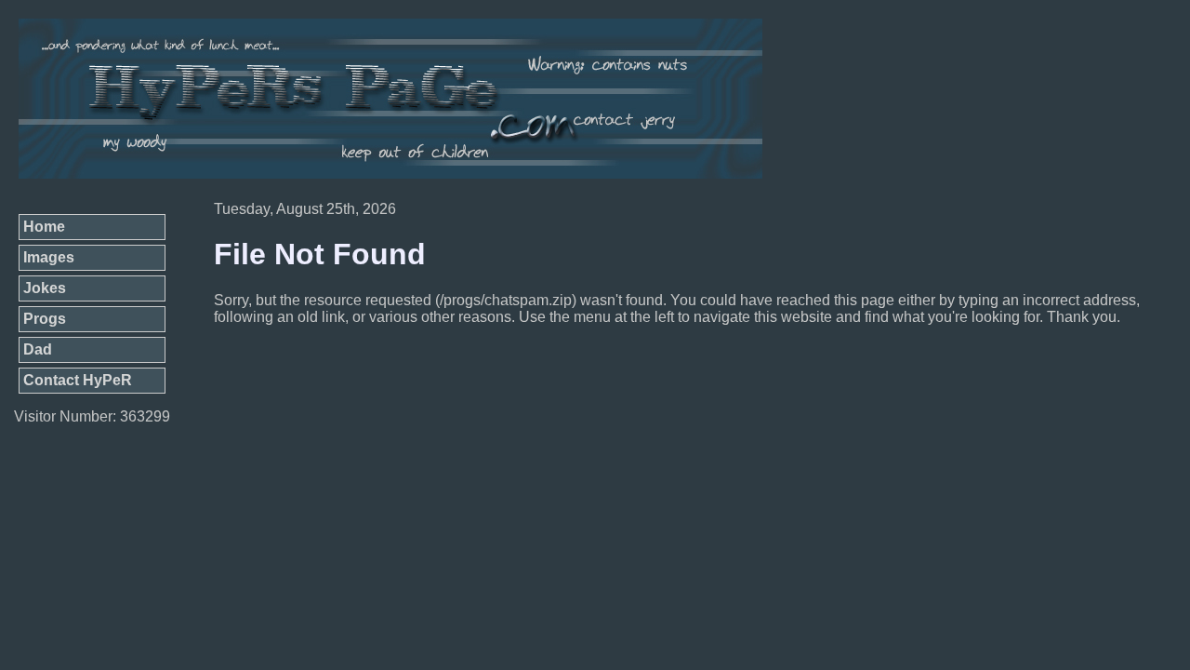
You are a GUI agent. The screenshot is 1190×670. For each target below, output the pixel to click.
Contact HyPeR (77, 380)
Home (44, 226)
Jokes (44, 288)
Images (48, 257)
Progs (44, 319)
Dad (37, 349)
